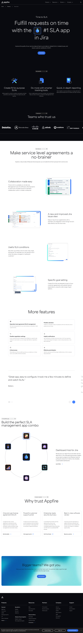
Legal (57, 614)
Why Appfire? (58, 616)
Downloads (31, 616)
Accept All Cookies (72, 630)
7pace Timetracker (4, 618)
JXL (2, 616)
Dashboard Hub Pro (5, 614)
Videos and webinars (32, 618)
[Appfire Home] (5, 2)
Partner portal (44, 610)
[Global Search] (81, 2)
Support (70, 610)
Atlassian (16, 609)
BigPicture (3, 609)
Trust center (31, 610)
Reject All (60, 630)
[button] (41, 53)
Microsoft (17, 611)
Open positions (58, 612)
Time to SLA (3, 611)
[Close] (81, 630)
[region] (41, 630)
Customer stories (32, 620)
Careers (57, 610)
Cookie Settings (48, 630)
